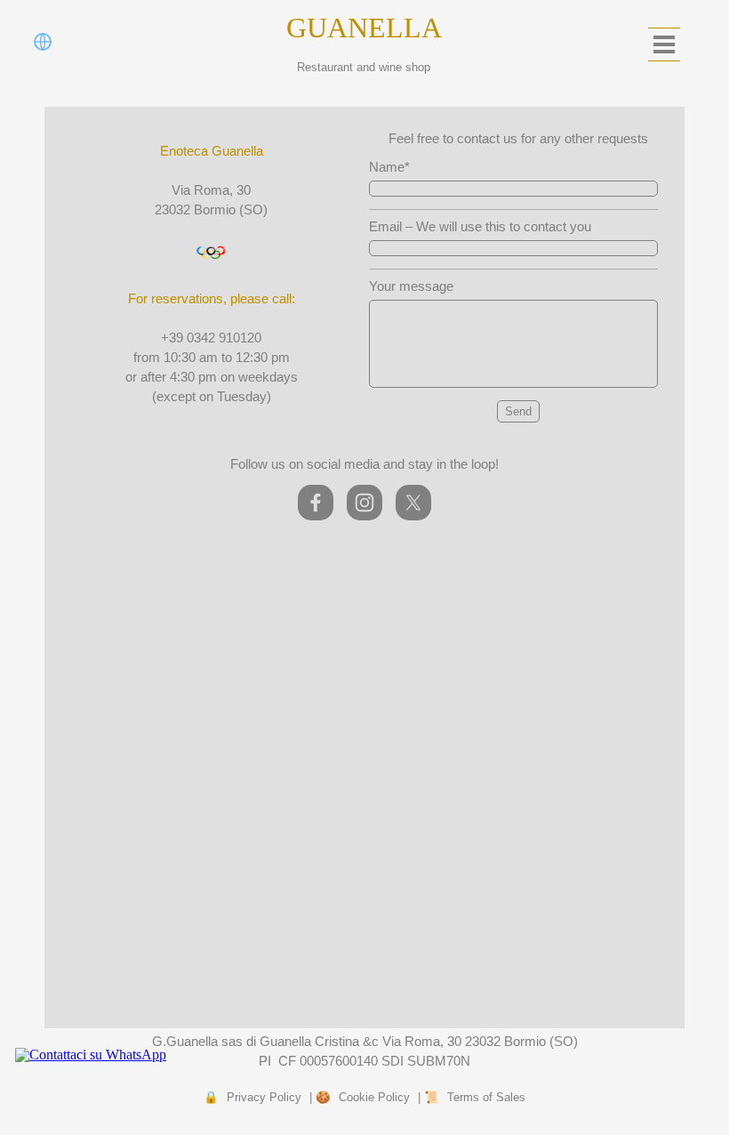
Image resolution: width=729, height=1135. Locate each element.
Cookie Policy (374, 1097)
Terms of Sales (486, 1097)
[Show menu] (664, 44)
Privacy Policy (264, 1097)
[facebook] (315, 502)
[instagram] (364, 502)
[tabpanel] (211, 274)
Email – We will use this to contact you (480, 227)
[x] (413, 502)
